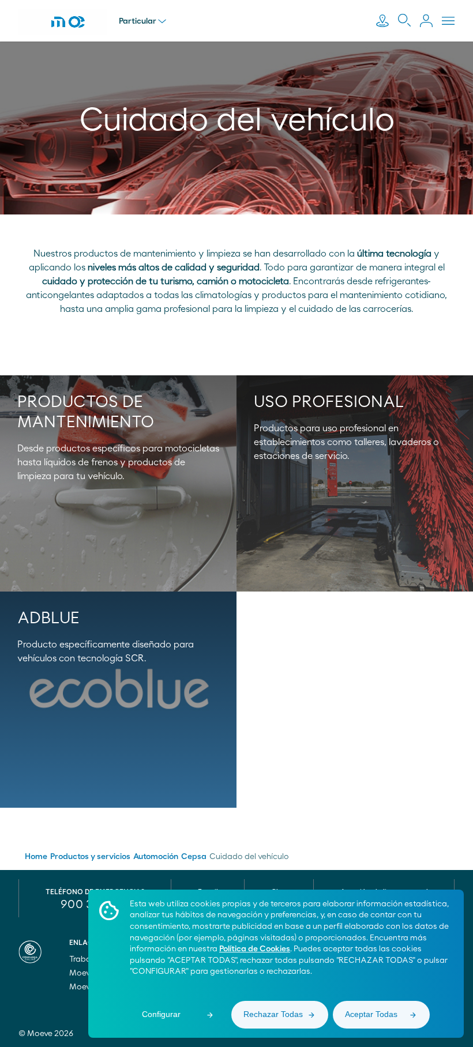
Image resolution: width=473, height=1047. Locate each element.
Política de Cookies (254, 949)
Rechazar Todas (273, 1014)
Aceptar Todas (371, 1014)
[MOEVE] (62, 22)
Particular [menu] (137, 21)
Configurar (161, 1014)
